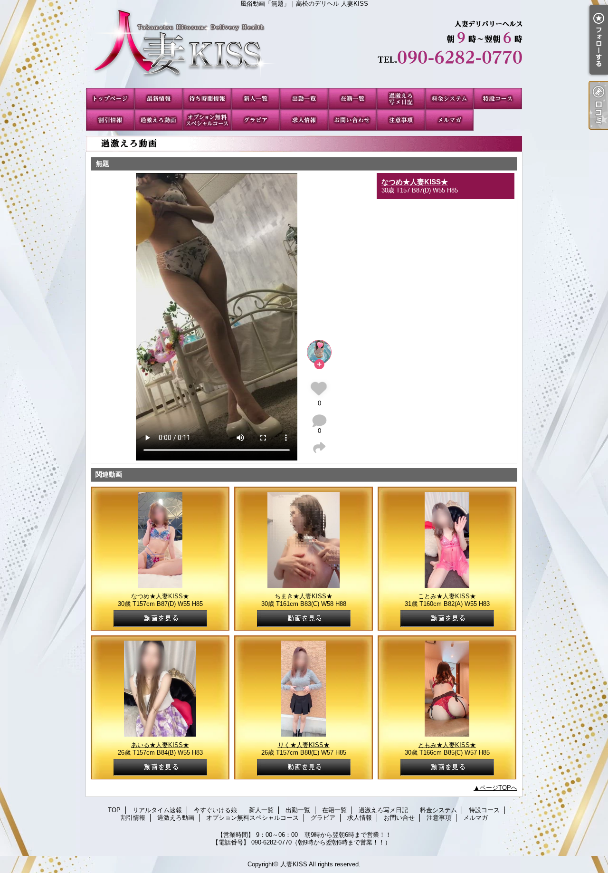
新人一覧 (255, 98)
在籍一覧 (352, 98)
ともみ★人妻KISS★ (447, 744)
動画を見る (160, 618)
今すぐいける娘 (207, 98)
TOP (110, 98)
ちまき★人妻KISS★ (303, 596)
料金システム (449, 98)
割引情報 (110, 120)
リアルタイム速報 (158, 98)
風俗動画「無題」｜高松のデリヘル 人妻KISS (304, 47)
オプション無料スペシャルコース (207, 120)
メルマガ (449, 120)
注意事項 (401, 120)
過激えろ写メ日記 (401, 98)
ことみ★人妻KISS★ (447, 596)
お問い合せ (352, 120)
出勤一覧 (304, 98)
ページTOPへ (498, 787)
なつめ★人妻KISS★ (414, 182)
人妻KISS (293, 864)
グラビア (255, 120)
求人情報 (304, 120)
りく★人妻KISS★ (304, 744)
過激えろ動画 (158, 120)
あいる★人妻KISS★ (160, 744)
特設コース (498, 98)
